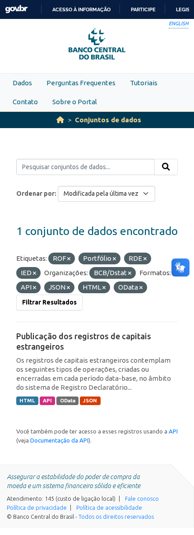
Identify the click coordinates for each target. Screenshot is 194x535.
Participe (143, 9)
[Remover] (68, 259)
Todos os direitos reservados (116, 516)
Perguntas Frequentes (80, 83)
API (47, 400)
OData (67, 400)
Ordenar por (35, 193)
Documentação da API (59, 440)
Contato (25, 102)
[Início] (60, 120)
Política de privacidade (37, 507)
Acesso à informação (81, 9)
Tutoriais (143, 83)
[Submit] (166, 167)
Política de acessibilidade (109, 507)
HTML (27, 400)
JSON (90, 400)
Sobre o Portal (74, 102)
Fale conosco (142, 498)
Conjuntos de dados (108, 120)
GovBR (16, 9)
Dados (22, 83)
